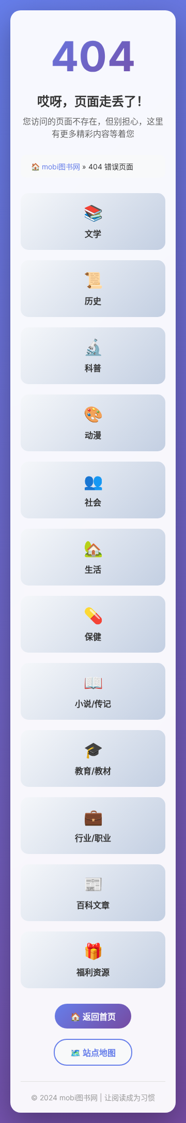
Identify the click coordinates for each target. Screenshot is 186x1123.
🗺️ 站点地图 (93, 1053)
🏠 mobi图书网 (55, 166)
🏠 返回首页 (93, 1016)
